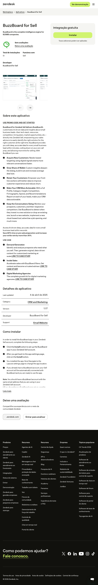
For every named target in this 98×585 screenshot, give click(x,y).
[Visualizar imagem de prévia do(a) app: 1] (20, 87)
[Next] (30, 107)
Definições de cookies (53, 575)
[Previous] (20, 107)
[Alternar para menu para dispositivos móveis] (93, 4)
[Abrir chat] (92, 579)
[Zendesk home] (9, 4)
